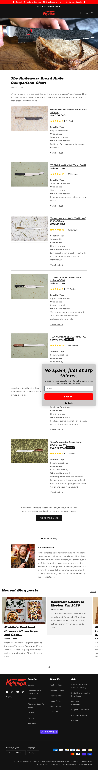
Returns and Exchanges (76, 702)
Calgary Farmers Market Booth (34, 691)
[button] (5, 13)
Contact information (70, 764)
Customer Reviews (79, 715)
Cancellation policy (85, 764)
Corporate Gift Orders (80, 710)
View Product (56, 153)
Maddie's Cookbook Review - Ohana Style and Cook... (21, 631)
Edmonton (32, 699)
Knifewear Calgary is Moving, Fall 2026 (67, 604)
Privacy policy (87, 761)
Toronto (31, 718)
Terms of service (42, 764)
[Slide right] (54, 667)
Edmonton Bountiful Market (36, 705)
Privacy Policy (55, 706)
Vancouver (32, 723)
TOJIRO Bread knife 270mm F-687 (68, 167)
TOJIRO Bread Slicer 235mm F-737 (68, 338)
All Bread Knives (49, 518)
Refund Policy (55, 701)
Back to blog (50, 538)
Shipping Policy (55, 696)
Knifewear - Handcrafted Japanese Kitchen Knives (37, 761)
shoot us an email (66, 508)
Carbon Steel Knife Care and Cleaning (79, 686)
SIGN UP (68, 396)
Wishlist (74, 720)
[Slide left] (43, 667)
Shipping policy (55, 764)
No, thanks (69, 403)
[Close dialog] (92, 367)
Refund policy (75, 761)
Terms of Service (56, 712)
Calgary (31, 685)
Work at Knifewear (57, 690)
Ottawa (31, 712)
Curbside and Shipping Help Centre (80, 694)
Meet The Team (56, 685)
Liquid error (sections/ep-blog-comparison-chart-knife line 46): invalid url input (26, 391)
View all (93, 591)
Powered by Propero (62, 761)
